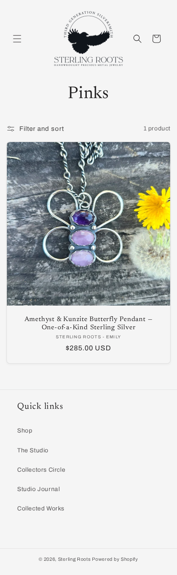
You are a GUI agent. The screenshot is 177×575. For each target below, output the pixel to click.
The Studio (33, 450)
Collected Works (40, 508)
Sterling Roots (74, 559)
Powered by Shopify (115, 559)
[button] (17, 38)
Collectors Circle (41, 470)
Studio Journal (38, 489)
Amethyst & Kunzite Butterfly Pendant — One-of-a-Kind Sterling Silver (88, 323)
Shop (24, 430)
